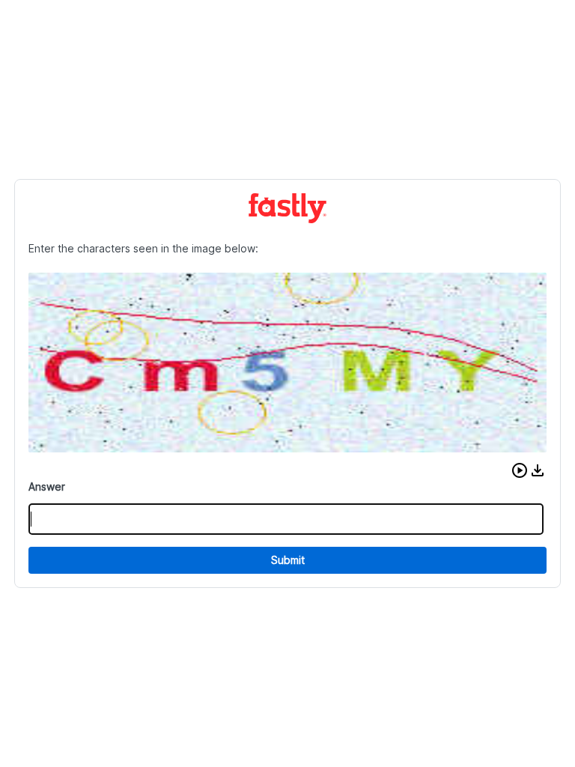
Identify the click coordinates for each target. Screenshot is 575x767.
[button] (520, 470)
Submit (288, 560)
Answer (46, 486)
